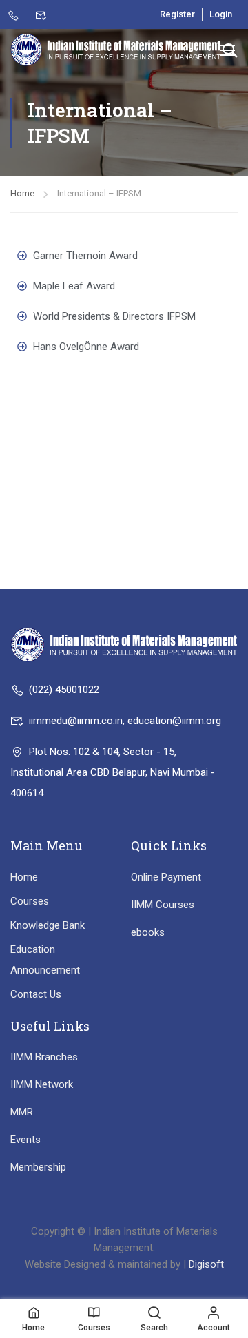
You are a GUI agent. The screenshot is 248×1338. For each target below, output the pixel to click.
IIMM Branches (44, 1057)
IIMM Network (41, 1084)
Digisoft (206, 1264)
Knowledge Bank (47, 925)
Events (25, 1139)
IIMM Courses (162, 904)
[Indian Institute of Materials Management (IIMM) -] (115, 49)
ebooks (148, 932)
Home (22, 193)
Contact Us (35, 994)
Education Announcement (45, 959)
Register (177, 14)
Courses (29, 901)
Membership (38, 1167)
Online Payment (166, 877)
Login (220, 14)
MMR (21, 1112)
